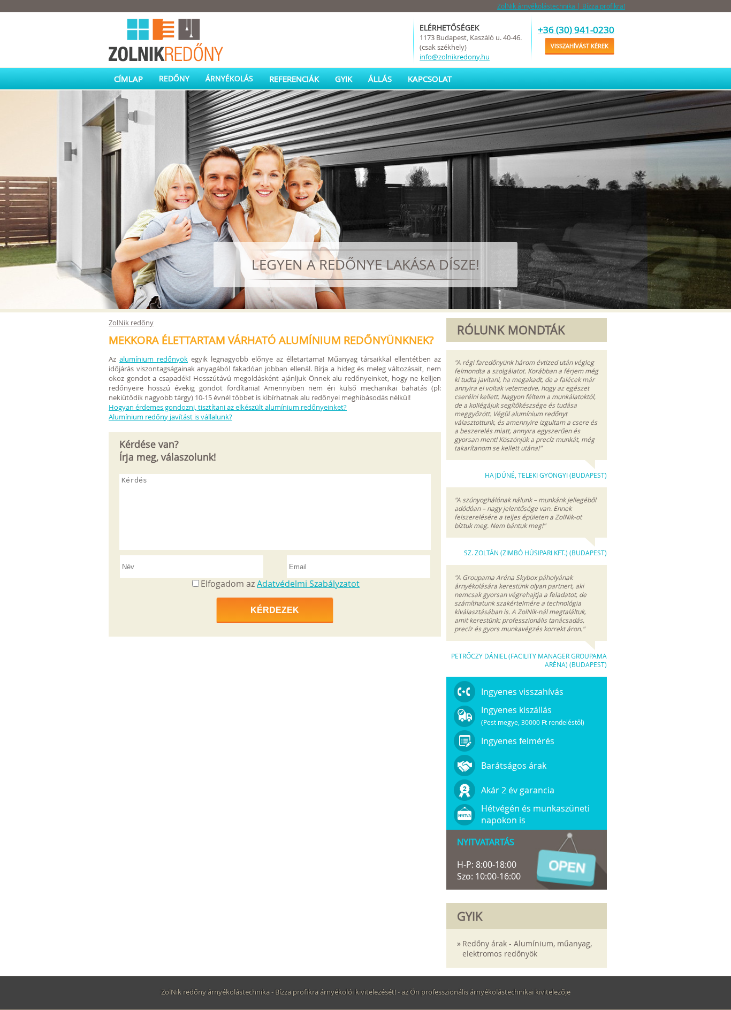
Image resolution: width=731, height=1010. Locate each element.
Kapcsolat (430, 78)
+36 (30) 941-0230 (576, 30)
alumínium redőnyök (153, 359)
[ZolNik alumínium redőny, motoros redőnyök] (167, 39)
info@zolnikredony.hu (455, 57)
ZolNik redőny (131, 322)
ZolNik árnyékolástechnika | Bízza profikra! (561, 6)
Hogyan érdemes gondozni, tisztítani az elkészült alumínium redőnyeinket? (228, 407)
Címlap (128, 78)
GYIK (343, 78)
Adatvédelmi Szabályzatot (308, 584)
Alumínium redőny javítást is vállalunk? (170, 417)
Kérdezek (274, 610)
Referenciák (294, 78)
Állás (380, 78)
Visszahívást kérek (579, 46)
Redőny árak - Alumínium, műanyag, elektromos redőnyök (527, 948)
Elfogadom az (280, 584)
